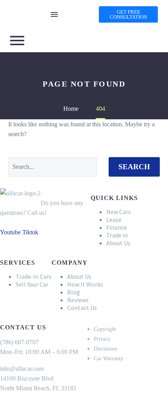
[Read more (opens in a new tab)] (84, 26)
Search (134, 167)
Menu (54, 14)
